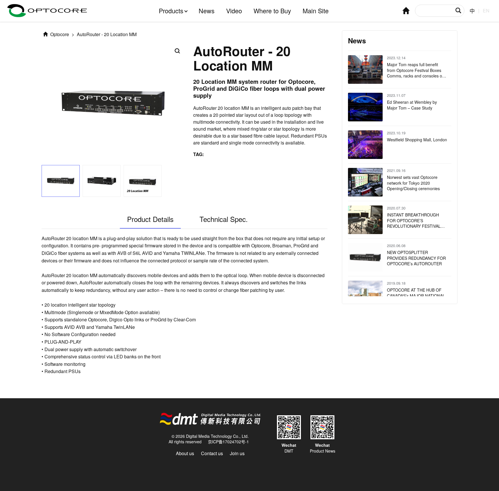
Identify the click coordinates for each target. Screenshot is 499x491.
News (207, 10)
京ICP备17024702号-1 (228, 441)
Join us (237, 453)
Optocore (59, 34)
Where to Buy (272, 10)
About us (185, 453)
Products (171, 10)
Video (234, 10)
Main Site (316, 10)
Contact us (212, 453)
